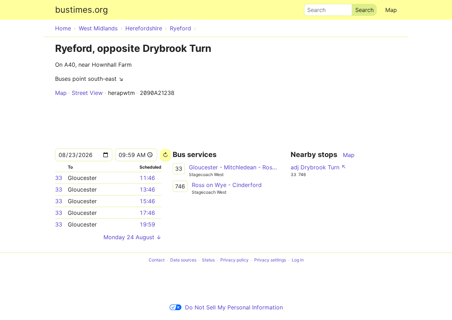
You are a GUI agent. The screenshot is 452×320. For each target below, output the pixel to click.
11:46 (147, 177)
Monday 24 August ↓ (132, 237)
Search (313, 8)
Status (208, 260)
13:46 (147, 189)
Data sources (183, 260)
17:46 (147, 212)
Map (391, 9)
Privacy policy (234, 260)
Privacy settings (270, 260)
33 (58, 177)
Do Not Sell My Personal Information (234, 307)
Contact (157, 260)
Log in (298, 260)
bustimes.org (81, 10)
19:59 (147, 224)
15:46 (147, 201)
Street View (87, 92)
